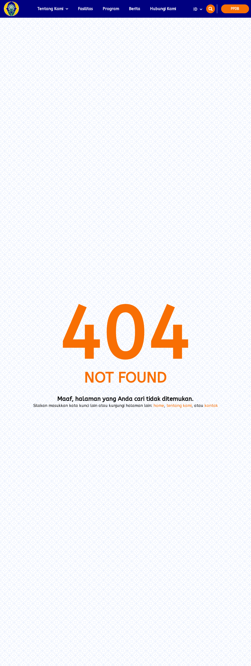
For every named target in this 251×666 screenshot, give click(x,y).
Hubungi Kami (163, 8)
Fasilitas (85, 8)
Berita (134, 8)
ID (195, 9)
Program (111, 8)
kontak (211, 405)
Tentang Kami (50, 8)
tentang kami (179, 405)
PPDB (235, 9)
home (158, 405)
